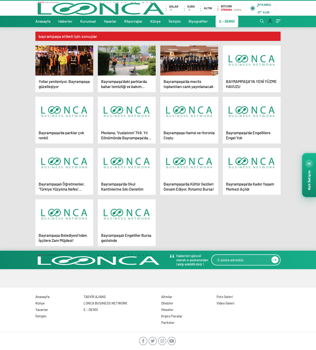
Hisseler (167, 309)
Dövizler (167, 303)
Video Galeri (225, 303)
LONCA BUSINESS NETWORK (105, 303)
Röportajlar (133, 21)
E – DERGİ (227, 21)
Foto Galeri (225, 297)
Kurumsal (88, 21)
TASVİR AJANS (95, 297)
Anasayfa (42, 21)
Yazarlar (110, 21)
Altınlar (166, 297)
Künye (155, 21)
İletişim (175, 21)
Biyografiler (198, 21)
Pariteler (168, 322)
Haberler (65, 21)
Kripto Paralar (172, 316)
